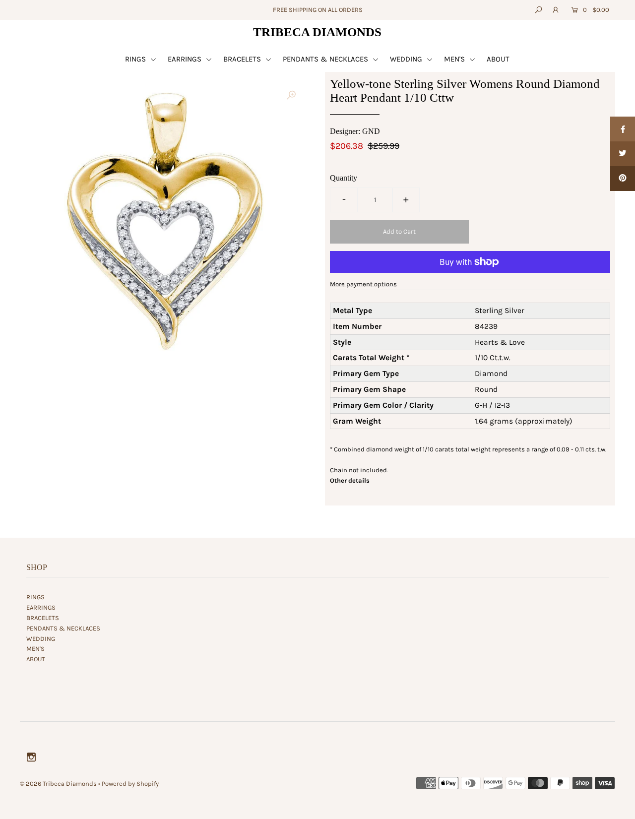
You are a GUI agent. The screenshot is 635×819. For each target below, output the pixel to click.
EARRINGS (185, 59)
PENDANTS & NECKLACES (326, 59)
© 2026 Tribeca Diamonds (58, 783)
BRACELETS (243, 59)
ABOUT (498, 59)
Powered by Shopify (130, 783)
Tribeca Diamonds (317, 32)
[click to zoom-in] (291, 95)
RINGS (136, 59)
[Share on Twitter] (622, 153)
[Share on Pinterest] (622, 178)
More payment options (363, 284)
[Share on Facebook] (622, 129)
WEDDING (407, 59)
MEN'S (455, 59)
